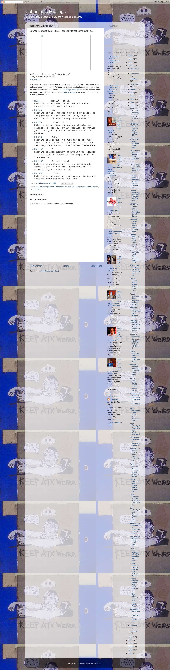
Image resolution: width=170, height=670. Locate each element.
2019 (131, 59)
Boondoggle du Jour (63, 187)
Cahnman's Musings (45, 11)
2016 (131, 637)
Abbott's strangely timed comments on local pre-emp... (135, 299)
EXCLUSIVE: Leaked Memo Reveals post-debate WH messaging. (113, 89)
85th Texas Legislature (45, 187)
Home (66, 266)
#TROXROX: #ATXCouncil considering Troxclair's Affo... (135, 615)
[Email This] (62, 183)
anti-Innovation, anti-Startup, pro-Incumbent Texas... (135, 415)
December (135, 68)
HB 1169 (38, 161)
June (133, 96)
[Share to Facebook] (69, 183)
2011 (131, 653)
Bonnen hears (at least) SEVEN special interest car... (134, 485)
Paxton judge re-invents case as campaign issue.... (135, 168)
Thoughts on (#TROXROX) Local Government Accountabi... (135, 399)
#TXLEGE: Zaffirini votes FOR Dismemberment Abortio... (135, 370)
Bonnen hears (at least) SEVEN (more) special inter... (134, 384)
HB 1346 (38, 173)
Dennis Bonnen (92, 187)
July (132, 93)
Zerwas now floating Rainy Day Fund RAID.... (135, 541)
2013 (131, 647)
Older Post (96, 266)
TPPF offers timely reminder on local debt (134, 143)
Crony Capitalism (78, 187)
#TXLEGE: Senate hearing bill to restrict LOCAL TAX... (134, 130)
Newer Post (36, 266)
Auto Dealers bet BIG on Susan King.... (114, 233)
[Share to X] (67, 183)
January (134, 631)
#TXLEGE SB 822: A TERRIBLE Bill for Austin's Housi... (135, 312)
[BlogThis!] (65, 183)
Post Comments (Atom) (49, 271)
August (134, 89)
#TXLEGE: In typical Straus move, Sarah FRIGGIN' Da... (135, 455)
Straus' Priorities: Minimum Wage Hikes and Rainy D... (135, 356)
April (133, 103)
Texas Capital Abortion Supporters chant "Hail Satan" (114, 60)
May (132, 99)
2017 (131, 65)
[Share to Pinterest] (72, 183)
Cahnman (114, 399)
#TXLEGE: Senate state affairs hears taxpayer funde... (134, 225)
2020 (131, 56)
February (134, 626)
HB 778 (38, 137)
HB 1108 (38, 149)
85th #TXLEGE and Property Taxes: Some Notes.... (135, 514)
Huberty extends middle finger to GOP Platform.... (135, 585)
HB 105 (37, 101)
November (135, 74)
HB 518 (38, 122)
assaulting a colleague (71, 90)
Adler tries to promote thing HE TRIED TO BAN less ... (135, 156)
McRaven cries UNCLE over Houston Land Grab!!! (134, 600)
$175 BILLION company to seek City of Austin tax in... (135, 115)
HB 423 (38, 110)
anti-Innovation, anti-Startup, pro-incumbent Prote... (135, 256)
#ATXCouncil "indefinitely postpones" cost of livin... (135, 528)
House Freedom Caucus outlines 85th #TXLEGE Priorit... (135, 569)
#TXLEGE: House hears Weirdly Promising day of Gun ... (135, 210)
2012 (131, 650)
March (133, 106)
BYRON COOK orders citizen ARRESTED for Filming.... (135, 285)
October (134, 79)
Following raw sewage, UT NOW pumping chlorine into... (134, 554)
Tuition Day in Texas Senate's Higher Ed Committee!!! (135, 270)
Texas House (35, 189)
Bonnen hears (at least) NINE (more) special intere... (134, 241)
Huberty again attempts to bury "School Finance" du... (134, 181)
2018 (131, 62)
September (135, 84)
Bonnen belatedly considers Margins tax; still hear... (134, 196)
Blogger (99, 664)
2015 (131, 640)
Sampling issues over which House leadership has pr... (135, 326)
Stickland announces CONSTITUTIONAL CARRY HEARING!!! (135, 341)
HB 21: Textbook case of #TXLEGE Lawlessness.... (135, 500)
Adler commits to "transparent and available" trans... (135, 470)
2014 (131, 643)
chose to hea (69, 92)
